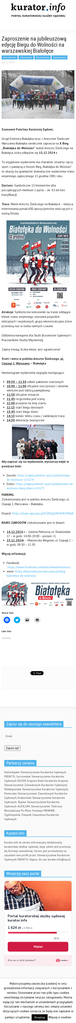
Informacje (26, 57)
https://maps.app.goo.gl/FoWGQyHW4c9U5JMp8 (43, 513)
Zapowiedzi (59, 57)
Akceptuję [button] (39, 1017)
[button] (15, 26)
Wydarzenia (42, 57)
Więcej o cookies (59, 1017)
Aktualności (9, 57)
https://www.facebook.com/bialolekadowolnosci (39, 567)
